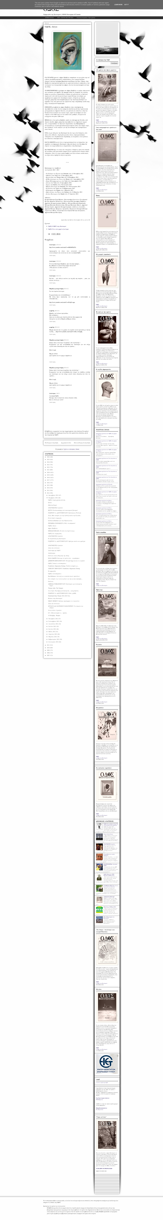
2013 (48, 490)
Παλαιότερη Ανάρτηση (82, 443)
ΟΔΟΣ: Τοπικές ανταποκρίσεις (57, 563)
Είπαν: (50, 502)
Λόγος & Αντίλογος (54, 603)
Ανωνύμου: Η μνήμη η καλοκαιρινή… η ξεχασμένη (63, 591)
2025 (48, 459)
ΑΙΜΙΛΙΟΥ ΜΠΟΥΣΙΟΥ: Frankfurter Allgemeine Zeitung (64, 568)
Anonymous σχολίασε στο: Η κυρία (104, 484)
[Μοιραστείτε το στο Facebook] (58, 234)
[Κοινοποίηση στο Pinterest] (59, 234)
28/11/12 (57, 311)
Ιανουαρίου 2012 (53, 642)
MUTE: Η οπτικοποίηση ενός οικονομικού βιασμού (63, 510)
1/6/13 (58, 393)
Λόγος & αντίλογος (54, 548)
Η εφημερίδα (52, 571)
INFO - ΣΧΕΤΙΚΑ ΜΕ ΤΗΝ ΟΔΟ (65, 17)
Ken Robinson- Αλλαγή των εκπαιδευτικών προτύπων (64, 576)
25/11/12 (58, 245)
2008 (48, 653)
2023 (48, 465)
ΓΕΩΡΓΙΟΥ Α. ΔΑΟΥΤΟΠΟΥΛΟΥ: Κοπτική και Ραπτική (64, 513)
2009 (48, 650)
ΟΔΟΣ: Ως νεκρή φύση (54, 533)
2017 (48, 480)
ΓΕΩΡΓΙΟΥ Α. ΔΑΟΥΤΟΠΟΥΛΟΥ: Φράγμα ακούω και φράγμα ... (66, 542)
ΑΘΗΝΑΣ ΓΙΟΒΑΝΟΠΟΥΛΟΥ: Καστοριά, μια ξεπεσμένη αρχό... (65, 584)
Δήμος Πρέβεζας (53, 528)
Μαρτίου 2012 (52, 637)
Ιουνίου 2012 (52, 629)
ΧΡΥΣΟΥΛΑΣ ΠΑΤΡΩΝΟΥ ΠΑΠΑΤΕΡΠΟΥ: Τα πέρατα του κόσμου (65, 607)
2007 (48, 655)
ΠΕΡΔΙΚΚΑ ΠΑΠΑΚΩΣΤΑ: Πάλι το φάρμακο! (61, 523)
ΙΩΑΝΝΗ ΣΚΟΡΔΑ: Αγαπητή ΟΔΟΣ (110, 864)
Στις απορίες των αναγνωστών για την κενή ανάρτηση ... (65, 579)
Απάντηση (52, 255)
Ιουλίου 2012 (52, 626)
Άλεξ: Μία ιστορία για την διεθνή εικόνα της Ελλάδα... (64, 515)
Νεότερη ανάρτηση (51, 443)
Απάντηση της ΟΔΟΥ (54, 550)
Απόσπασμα (51, 553)
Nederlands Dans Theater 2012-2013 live (59, 596)
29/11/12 (57, 327)
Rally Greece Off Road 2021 (110, 907)
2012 (48, 493)
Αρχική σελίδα (66, 443)
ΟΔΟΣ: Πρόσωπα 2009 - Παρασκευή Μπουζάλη (109, 875)
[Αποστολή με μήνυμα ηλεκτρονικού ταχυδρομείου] (52, 234)
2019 (48, 475)
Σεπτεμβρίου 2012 (54, 621)
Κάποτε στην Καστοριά (55, 598)
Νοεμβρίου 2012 (53, 498)
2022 (48, 467)
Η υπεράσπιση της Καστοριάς (57, 538)
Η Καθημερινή (99, 1099)
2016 (48, 483)
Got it (126, 4)
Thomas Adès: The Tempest (55, 588)
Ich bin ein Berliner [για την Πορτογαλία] (60, 520)
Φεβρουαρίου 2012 (54, 639)
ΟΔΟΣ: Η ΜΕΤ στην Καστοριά (57, 226)
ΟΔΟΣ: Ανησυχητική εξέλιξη (56, 500)
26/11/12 (58, 276)
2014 (48, 488)
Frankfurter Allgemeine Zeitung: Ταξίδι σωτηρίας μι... (63, 566)
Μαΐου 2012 (52, 631)
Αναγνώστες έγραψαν (55, 610)
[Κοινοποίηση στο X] (56, 234)
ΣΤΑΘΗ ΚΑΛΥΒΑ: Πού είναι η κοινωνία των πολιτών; (111, 886)
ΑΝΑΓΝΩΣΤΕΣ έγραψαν (55, 508)
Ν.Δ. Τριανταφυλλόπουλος (102, 1098)
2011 (48, 645)
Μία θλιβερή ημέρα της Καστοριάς (109, 917)
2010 (48, 648)
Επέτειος (50, 581)
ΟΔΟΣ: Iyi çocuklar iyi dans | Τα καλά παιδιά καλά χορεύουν (111, 824)
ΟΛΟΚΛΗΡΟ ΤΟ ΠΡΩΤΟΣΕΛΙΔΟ (104, 1168)
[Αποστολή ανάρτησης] (48, 234)
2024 (48, 462)
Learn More (118, 4)
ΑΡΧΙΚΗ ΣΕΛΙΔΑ (49, 17)
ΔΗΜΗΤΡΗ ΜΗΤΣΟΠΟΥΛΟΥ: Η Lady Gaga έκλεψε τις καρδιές (66, 561)
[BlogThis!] (54, 234)
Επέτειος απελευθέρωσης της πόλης (58, 556)
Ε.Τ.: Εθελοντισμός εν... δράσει (57, 613)
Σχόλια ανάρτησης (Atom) (71, 449)
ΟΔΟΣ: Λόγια (52, 526)
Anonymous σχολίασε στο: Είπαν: (104, 500)
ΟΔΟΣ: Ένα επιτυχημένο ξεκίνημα (58, 229)
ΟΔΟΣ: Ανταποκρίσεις (54, 574)
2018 (48, 477)
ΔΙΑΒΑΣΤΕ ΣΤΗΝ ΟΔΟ (109, 897)
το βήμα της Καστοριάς (101, 121)
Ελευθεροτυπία (99, 1109)
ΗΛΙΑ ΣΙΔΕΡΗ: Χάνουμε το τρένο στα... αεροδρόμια (63, 558)
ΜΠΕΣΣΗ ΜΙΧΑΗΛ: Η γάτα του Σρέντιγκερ (61, 531)
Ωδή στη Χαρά (52, 505)
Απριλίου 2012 (52, 634)
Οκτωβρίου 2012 (53, 619)
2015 (48, 485)
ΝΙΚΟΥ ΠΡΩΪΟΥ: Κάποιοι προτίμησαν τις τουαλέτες (64, 601)
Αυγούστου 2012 (53, 624)
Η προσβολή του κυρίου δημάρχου (109, 854)
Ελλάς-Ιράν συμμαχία (55, 518)
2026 (48, 457)
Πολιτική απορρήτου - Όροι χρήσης (86, 17)
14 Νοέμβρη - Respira (54, 615)
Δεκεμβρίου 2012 (53, 495)
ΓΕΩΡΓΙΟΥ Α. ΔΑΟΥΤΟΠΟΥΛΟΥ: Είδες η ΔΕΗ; (62, 593)
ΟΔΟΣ (97, 120)
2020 (48, 472)
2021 (48, 470)
